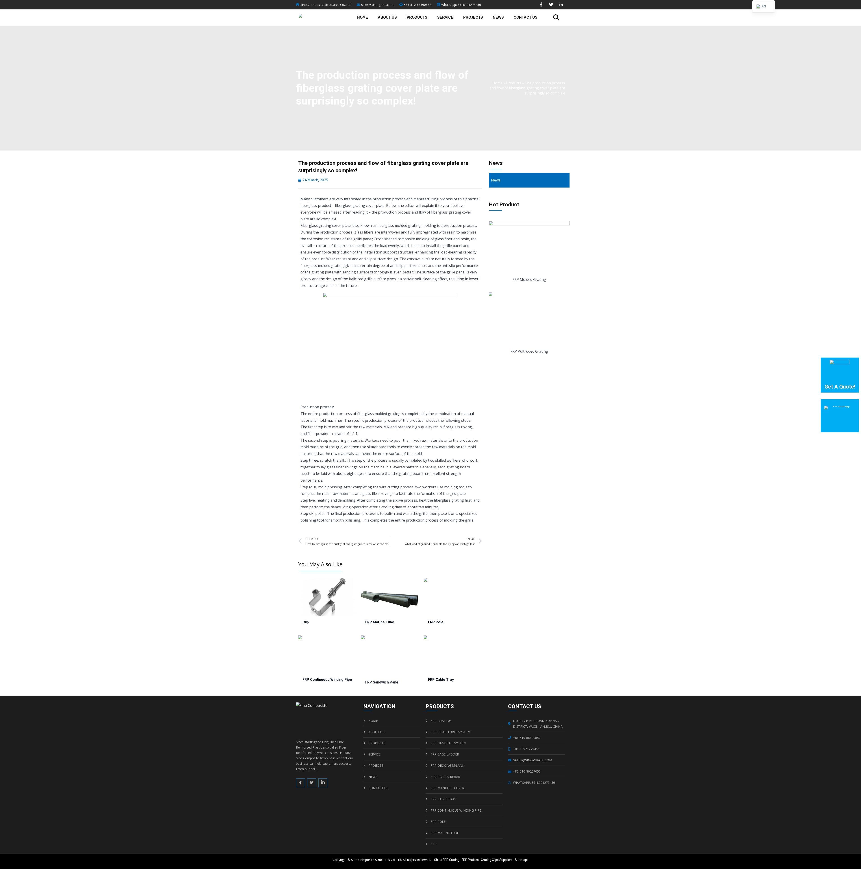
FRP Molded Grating (529, 279)
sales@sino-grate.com (377, 4)
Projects (473, 17)
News (498, 17)
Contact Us (525, 17)
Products (417, 17)
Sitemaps (521, 860)
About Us (387, 17)
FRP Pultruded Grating (529, 351)
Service (445, 17)
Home (362, 17)
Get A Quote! (839, 387)
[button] (556, 17)
